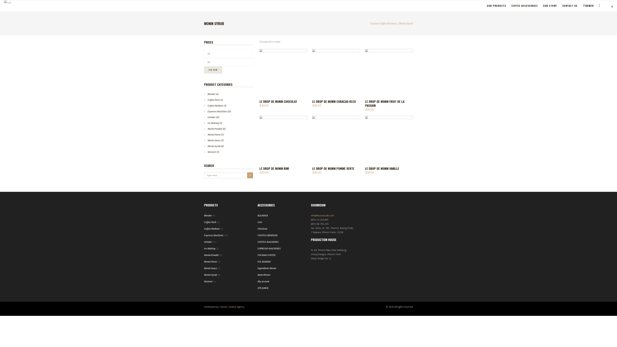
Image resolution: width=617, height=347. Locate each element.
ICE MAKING (264, 261)
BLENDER (263, 215)
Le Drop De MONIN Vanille (382, 168)
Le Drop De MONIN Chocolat (278, 101)
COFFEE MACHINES (268, 241)
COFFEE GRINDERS (267, 235)
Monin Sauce (214, 140)
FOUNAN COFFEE (267, 255)
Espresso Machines (217, 111)
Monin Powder (215, 128)
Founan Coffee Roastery (383, 23)
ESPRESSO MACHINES (269, 248)
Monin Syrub (214, 146)
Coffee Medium (215, 105)
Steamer (212, 152)
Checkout (262, 228)
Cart (260, 222)
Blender (211, 94)
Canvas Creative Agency (231, 306)
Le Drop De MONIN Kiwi (274, 168)
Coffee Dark (214, 99)
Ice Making (213, 123)
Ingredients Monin (267, 268)
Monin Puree (214, 134)
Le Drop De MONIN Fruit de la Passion (384, 103)
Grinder (211, 117)
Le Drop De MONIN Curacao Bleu (334, 101)
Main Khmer (264, 274)
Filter (213, 70)
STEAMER (263, 288)
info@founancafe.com (322, 215)
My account (263, 281)
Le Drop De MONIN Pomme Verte (333, 168)
